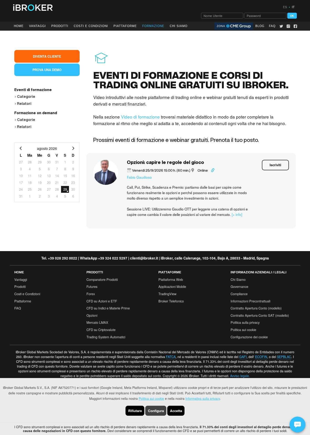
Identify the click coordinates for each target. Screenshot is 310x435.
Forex (90, 293)
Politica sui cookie (151, 398)
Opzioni (91, 315)
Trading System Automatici (105, 336)
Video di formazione (140, 117)
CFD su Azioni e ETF (101, 301)
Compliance (239, 293)
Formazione (153, 26)
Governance (239, 286)
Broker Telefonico (171, 301)
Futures (91, 286)
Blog (259, 26)
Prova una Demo (47, 69)
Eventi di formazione (33, 89)
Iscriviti (275, 164)
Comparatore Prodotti (102, 279)
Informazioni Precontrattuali (250, 301)
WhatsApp (88, 258)
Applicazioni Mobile (172, 286)
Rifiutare (135, 410)
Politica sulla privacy (245, 322)
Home (19, 26)
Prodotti (59, 26)
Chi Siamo (178, 26)
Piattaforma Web (170, 279)
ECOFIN (261, 356)
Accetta (176, 410)
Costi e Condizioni (27, 293)
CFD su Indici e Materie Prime (108, 308)
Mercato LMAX (97, 322)
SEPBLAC (284, 356)
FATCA (171, 356)
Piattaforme (125, 26)
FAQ (272, 26)
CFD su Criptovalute (101, 329)
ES (285, 7)
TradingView (167, 293)
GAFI (243, 356)
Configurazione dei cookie (249, 336)
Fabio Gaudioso (139, 177)
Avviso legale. (240, 375)
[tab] (47, 95)
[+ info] (237, 214)
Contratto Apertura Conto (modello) (256, 308)
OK (292, 16)
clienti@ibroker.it (144, 258)
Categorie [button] (26, 96)
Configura (156, 410)
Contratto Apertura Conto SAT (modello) (260, 315)
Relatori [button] (24, 103)
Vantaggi (37, 26)
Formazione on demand (35, 113)
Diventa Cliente (47, 56)
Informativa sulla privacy (202, 398)
